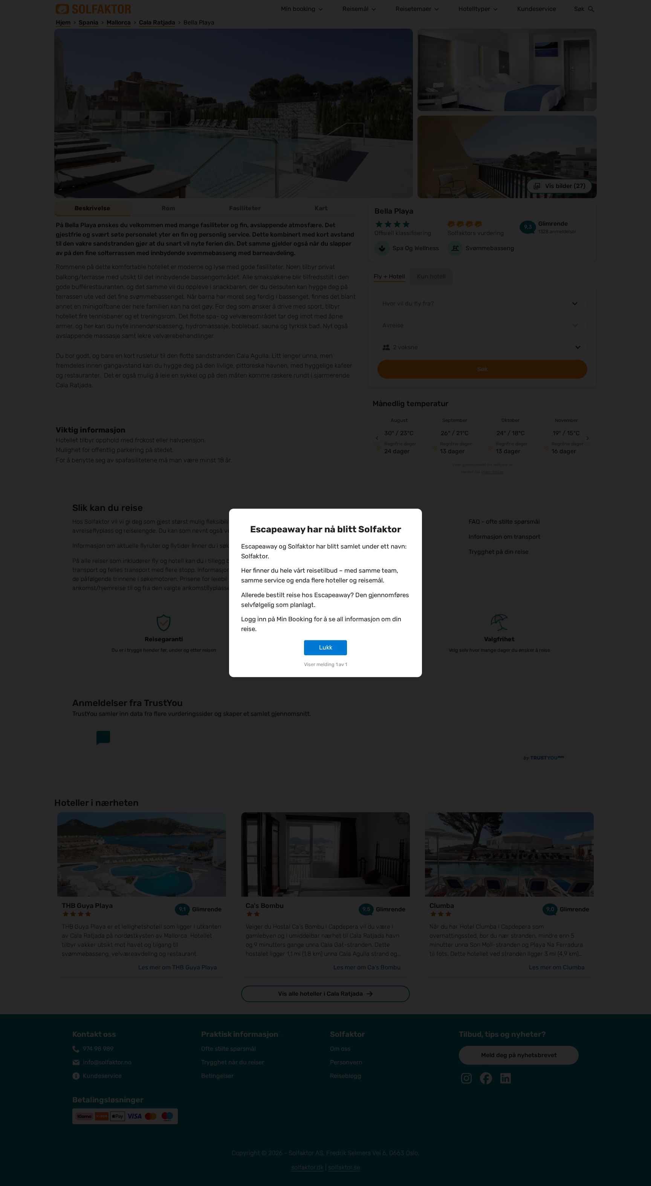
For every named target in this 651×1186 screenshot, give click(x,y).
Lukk (325, 647)
